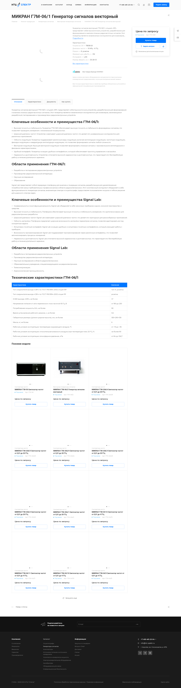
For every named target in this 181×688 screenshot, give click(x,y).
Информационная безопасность (54, 669)
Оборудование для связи (52, 666)
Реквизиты (15, 646)
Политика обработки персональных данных (69, 682)
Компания (16, 639)
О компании (16, 643)
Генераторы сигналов (51, 646)
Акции (77, 655)
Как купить (66, 102)
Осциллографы (48, 643)
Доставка (78, 649)
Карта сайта (165, 682)
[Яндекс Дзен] (150, 653)
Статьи (77, 652)
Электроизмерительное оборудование (57, 660)
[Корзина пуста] (149, 5)
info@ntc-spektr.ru (148, 643)
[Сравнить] (163, 46)
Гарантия (15, 652)
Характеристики (34, 102)
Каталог (46, 639)
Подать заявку (161, 5)
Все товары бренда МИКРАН (93, 72)
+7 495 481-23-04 (126, 5)
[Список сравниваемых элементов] (144, 5)
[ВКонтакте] (140, 653)
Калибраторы (48, 663)
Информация (80, 639)
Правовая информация (95, 682)
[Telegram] (145, 653)
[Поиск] (139, 5)
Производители (17, 655)
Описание (18, 102)
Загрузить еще (71, 598)
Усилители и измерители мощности (56, 657)
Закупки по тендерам (82, 643)
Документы (51, 102)
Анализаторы (48, 649)
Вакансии (15, 649)
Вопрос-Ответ (80, 646)
